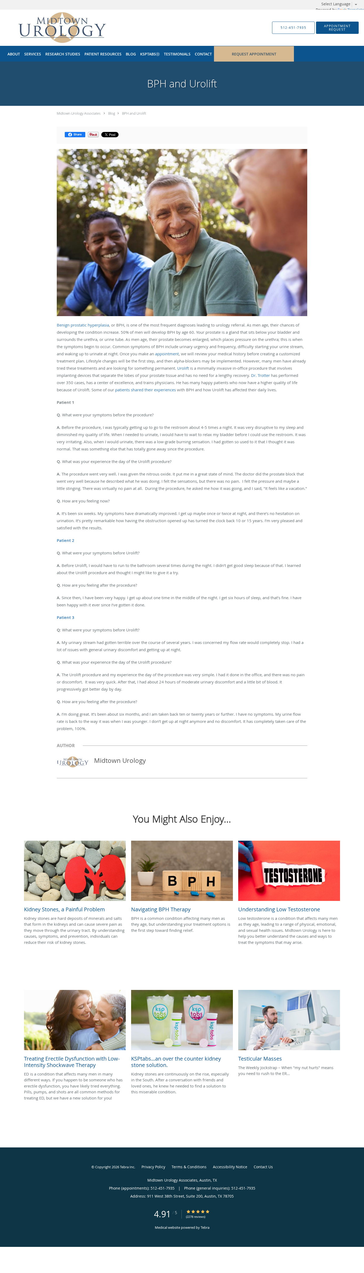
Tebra (205, 1227)
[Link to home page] (48, 28)
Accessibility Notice (230, 1166)
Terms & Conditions (189, 1166)
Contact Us (263, 1166)
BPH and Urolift (134, 113)
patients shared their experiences (145, 389)
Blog (111, 113)
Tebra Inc (127, 1167)
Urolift (183, 368)
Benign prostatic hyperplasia (83, 325)
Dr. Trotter (260, 375)
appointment (167, 353)
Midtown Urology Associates (78, 113)
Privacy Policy (153, 1166)
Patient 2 (65, 540)
